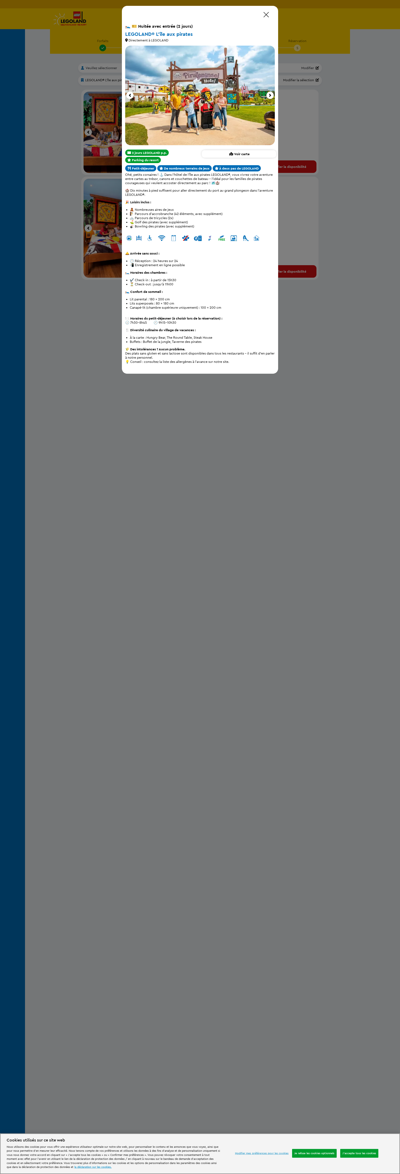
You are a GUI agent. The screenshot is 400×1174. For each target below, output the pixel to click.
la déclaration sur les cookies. (93, 1167)
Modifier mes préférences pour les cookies (262, 1153)
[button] (130, 95)
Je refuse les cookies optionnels (314, 1153)
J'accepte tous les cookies (359, 1153)
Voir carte (242, 154)
